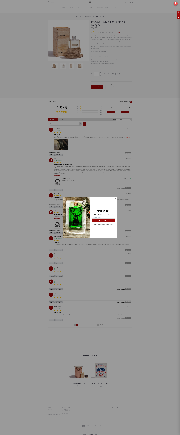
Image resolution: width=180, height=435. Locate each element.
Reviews (178, 13)
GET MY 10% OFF (103, 220)
